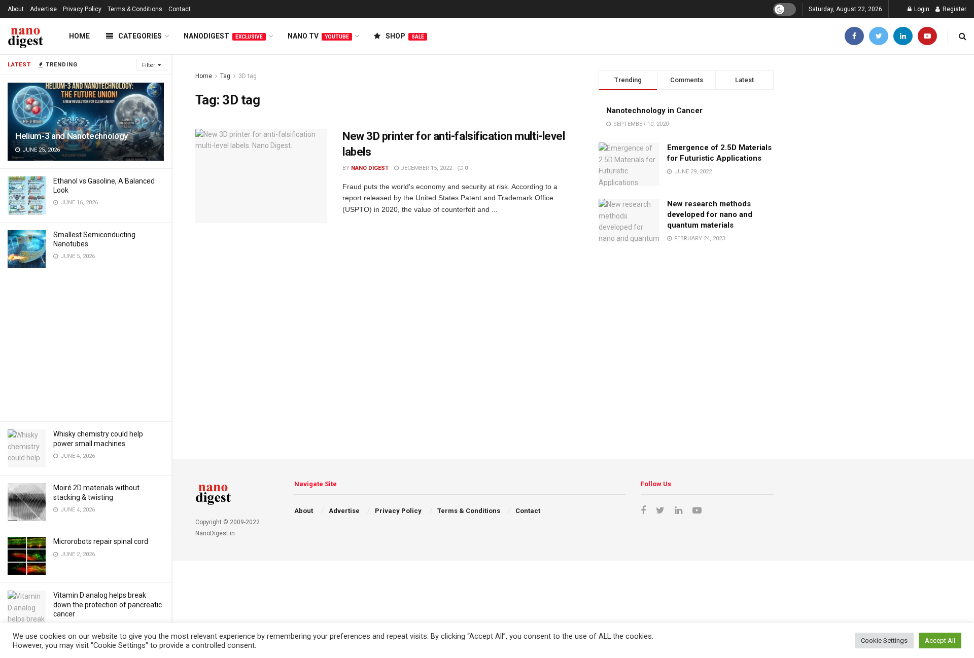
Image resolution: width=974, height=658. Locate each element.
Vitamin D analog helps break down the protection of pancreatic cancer (107, 604)
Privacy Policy (82, 9)
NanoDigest (223, 36)
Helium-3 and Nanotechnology (71, 136)
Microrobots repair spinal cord (100, 541)
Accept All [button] (940, 640)
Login (921, 9)
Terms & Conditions (135, 9)
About (16, 9)
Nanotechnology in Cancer (654, 110)
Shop (405, 36)
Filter (148, 65)
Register (953, 9)
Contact (179, 9)
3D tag (247, 76)
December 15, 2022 (425, 168)
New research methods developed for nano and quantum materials (709, 214)
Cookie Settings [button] (884, 640)
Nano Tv (318, 36)
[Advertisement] (86, 347)
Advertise (43, 9)
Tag (225, 76)
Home (79, 36)
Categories (140, 36)
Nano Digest (370, 168)
